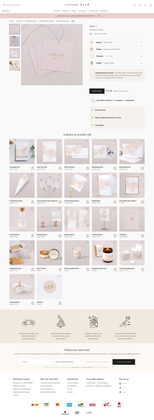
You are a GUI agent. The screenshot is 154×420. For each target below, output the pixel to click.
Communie (82, 11)
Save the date (42, 167)
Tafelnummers (97, 235)
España (70, 392)
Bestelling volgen (19, 386)
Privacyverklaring (46, 389)
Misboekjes (96, 201)
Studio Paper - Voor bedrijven (97, 383)
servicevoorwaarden (87, 367)
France (69, 389)
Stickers (40, 302)
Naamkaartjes (42, 235)
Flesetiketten (14, 235)
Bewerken (97, 91)
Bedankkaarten (97, 167)
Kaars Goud (41, 268)
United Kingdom (73, 383)
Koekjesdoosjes (15, 268)
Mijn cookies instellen (48, 392)
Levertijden (99, 125)
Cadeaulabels (14, 302)
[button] (98, 15)
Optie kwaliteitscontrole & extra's (108, 118)
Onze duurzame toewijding (50, 383)
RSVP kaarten (69, 167)
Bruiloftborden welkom (127, 201)
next (22, 56)
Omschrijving (100, 110)
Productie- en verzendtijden (23, 383)
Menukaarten (69, 235)
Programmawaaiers (71, 201)
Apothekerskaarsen (99, 268)
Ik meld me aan (124, 362)
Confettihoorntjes (16, 201)
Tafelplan (123, 235)
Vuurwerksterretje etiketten (47, 201)
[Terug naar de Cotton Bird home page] (77, 7)
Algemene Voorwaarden (22, 389)
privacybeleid (75, 367)
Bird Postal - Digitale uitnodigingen (98, 386)
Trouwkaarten (14, 167)
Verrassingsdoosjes (126, 268)
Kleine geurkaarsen (71, 268)
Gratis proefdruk (46, 386)
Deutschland (71, 386)
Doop (74, 11)
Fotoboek (104, 11)
